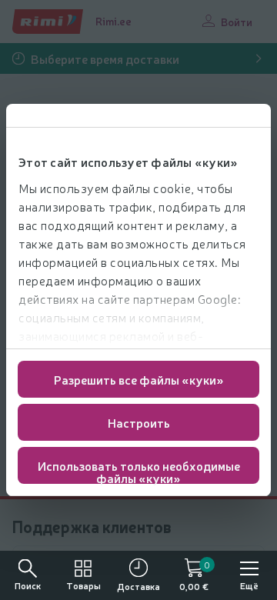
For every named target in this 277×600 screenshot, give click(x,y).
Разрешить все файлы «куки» (139, 379)
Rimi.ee (113, 21)
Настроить (139, 422)
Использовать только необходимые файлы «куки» (139, 470)
